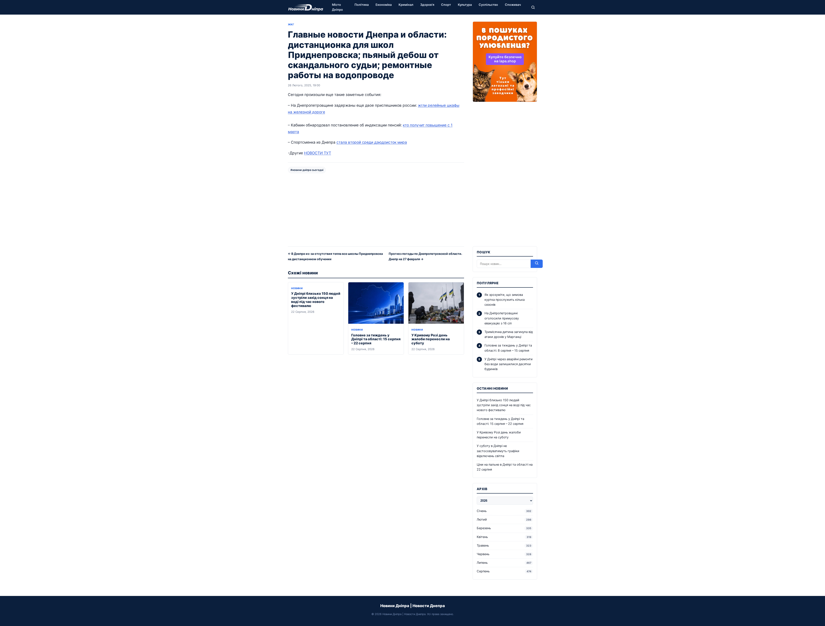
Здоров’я (427, 5)
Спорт (446, 5)
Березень (504, 528)
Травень (504, 545)
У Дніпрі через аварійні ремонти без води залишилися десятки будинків (508, 364)
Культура (465, 5)
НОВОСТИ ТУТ (317, 153)
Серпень (504, 571)
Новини (296, 288)
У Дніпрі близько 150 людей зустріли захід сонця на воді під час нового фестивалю (315, 299)
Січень (504, 511)
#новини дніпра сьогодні (306, 170)
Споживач (513, 5)
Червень (504, 554)
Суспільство (488, 5)
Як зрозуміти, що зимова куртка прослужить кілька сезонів (504, 300)
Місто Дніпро (337, 7)
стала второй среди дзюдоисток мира (371, 142)
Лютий (504, 519)
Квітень (504, 537)
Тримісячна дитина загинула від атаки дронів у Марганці (508, 334)
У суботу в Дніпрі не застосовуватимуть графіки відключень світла (498, 451)
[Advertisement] (376, 209)
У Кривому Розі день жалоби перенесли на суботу (430, 339)
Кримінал (406, 5)
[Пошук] (533, 7)
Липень (504, 563)
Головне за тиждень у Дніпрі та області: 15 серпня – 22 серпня (375, 339)
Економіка (384, 5)
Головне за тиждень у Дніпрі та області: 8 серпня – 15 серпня (508, 347)
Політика (361, 5)
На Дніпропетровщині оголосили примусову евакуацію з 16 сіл (501, 318)
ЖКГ (291, 24)
